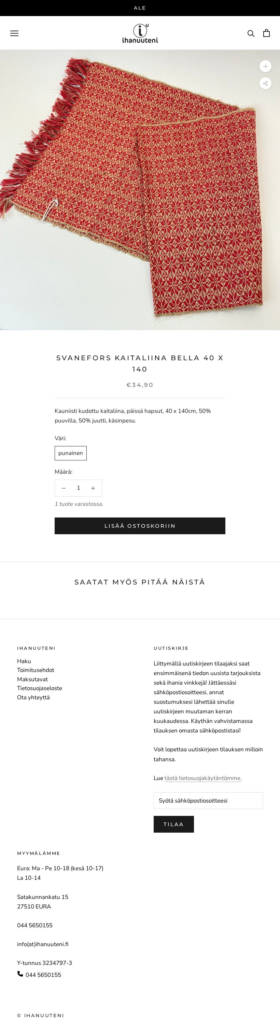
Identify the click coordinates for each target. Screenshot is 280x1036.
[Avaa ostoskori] (266, 33)
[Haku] (251, 33)
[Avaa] (14, 33)
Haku (24, 661)
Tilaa (174, 824)
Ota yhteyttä (33, 697)
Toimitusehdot (35, 670)
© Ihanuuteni (41, 1015)
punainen (70, 453)
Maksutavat (32, 679)
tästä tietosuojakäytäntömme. (203, 778)
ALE (140, 8)
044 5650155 (43, 975)
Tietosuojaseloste (39, 688)
